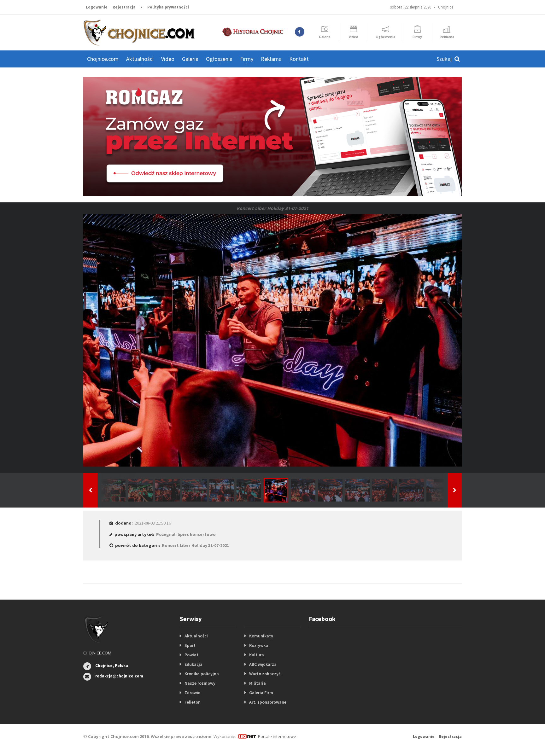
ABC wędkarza (263, 664)
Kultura (256, 655)
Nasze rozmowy (200, 683)
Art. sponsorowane (267, 702)
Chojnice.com (103, 58)
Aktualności (196, 636)
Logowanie (97, 7)
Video (167, 58)
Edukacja (193, 664)
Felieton (193, 702)
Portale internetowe (277, 736)
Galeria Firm (261, 692)
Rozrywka (258, 645)
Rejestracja (124, 7)
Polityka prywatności (168, 7)
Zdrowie (192, 692)
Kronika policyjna (202, 673)
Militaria (257, 683)
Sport (190, 645)
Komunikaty (261, 636)
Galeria (190, 58)
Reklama (271, 58)
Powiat (191, 655)
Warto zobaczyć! (265, 673)
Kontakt (299, 58)
